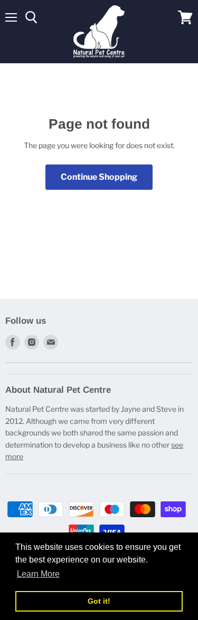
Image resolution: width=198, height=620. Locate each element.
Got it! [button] (99, 601)
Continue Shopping (99, 177)
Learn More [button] (38, 573)
